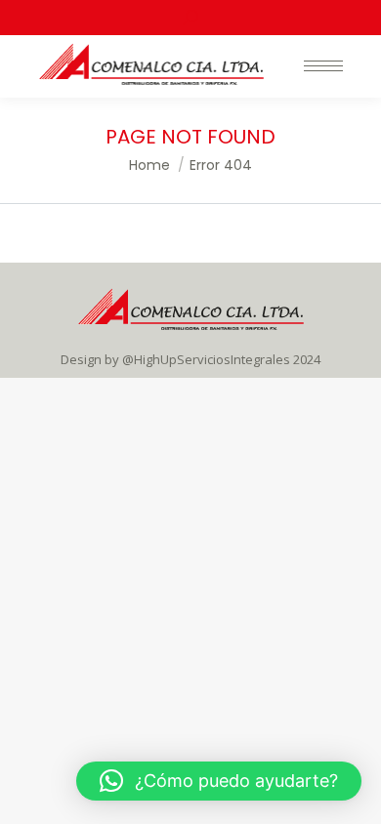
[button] (218, 781)
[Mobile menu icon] (323, 66)
